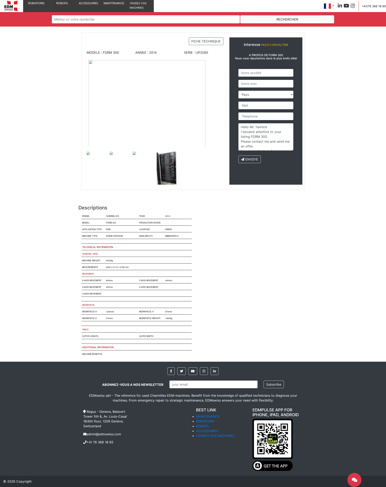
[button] (340, 6)
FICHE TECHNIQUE (206, 41)
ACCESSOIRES (88, 3)
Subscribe (273, 384)
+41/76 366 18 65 (374, 6)
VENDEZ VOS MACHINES (215, 436)
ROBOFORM (36, 3)
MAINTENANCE (114, 3)
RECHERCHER (287, 19)
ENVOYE (251, 159)
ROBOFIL (62, 3)
